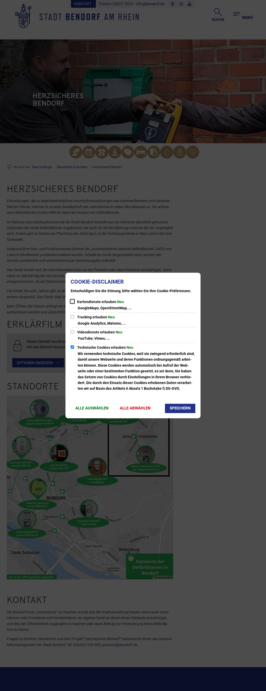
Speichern (180, 408)
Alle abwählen (135, 408)
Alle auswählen (92, 408)
